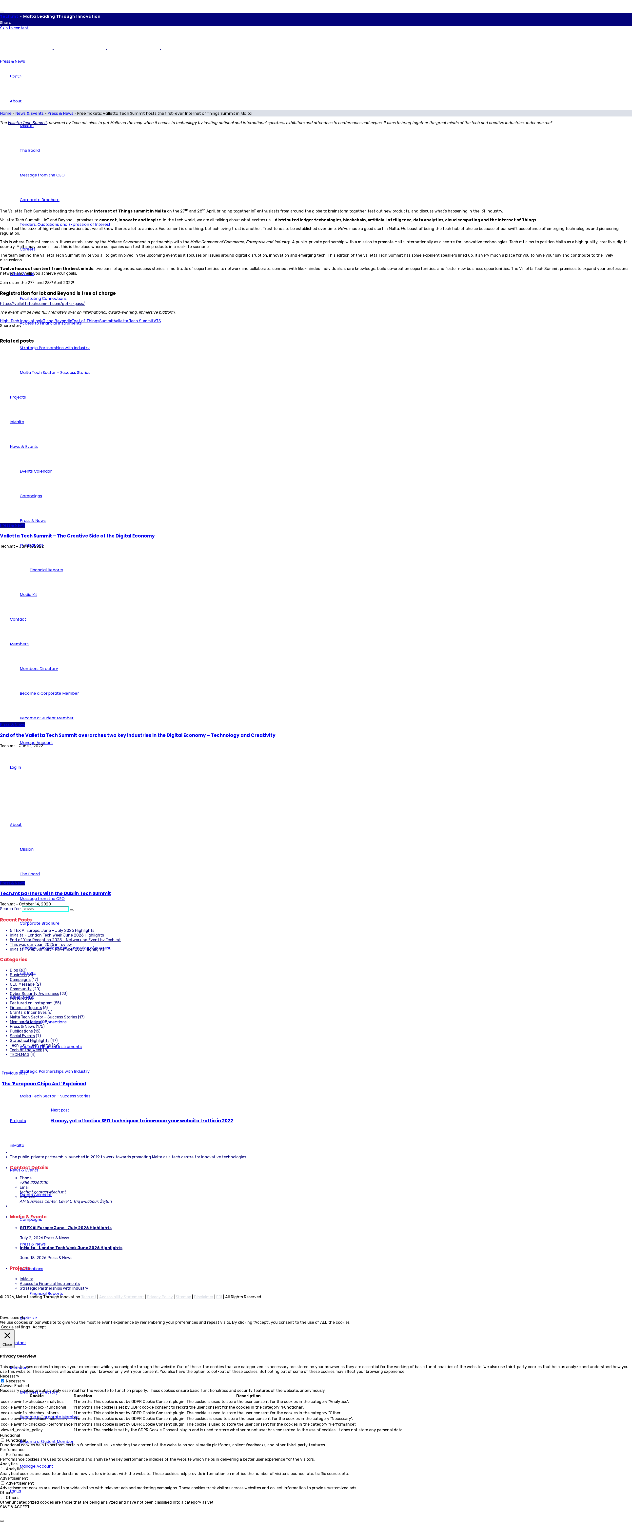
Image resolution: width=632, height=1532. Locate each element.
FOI (219, 1297)
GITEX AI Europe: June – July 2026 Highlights (52, 930)
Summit (106, 321)
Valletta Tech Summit (27, 122)
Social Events (22, 1036)
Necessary (15, 1381)
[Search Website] (72, 910)
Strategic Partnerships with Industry (54, 1288)
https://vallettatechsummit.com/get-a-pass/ (42, 303)
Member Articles (25, 1021)
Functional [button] (10, 1435)
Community (21, 989)
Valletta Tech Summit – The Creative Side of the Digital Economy (77, 536)
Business (18, 975)
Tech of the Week (26, 1050)
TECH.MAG (19, 1054)
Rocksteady (37, 1317)
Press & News (12, 61)
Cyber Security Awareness (34, 993)
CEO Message (22, 984)
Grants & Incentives (28, 1012)
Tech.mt (88, 1297)
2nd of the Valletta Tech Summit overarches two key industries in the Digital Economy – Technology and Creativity (138, 735)
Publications (21, 1031)
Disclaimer (203, 1297)
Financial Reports (26, 1007)
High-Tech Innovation (20, 321)
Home (6, 113)
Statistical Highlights (29, 1040)
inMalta (26, 1279)
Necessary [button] (9, 1376)
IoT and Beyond (54, 321)
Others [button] (6, 1492)
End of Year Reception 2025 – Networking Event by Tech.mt (65, 940)
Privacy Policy (160, 1297)
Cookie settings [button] (15, 1327)
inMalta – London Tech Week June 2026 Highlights (57, 935)
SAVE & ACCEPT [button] (15, 1507)
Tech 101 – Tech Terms (30, 1045)
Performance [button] (12, 1449)
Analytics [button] (9, 1464)
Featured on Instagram (31, 1003)
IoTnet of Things (84, 321)
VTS (157, 321)
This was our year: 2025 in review (41, 944)
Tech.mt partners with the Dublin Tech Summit (55, 893)
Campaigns (20, 979)
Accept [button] (39, 1327)
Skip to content (14, 28)
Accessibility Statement (121, 1297)
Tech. (9, 16)
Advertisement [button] (14, 1478)
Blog (14, 970)
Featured (18, 998)
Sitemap (183, 1297)
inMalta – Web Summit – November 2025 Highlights (57, 949)
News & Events (29, 113)
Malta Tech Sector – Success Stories (43, 1017)
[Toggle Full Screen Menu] (2, 12)
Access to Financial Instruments (50, 1283)
